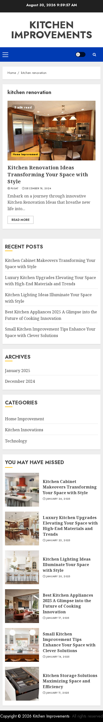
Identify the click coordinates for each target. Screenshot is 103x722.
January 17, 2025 (57, 618)
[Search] (94, 54)
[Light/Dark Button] (81, 54)
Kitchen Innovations (24, 430)
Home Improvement (25, 154)
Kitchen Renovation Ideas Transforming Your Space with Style (48, 174)
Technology (16, 441)
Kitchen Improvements (51, 30)
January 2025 (17, 370)
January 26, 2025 (58, 499)
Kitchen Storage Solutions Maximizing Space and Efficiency (70, 681)
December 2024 (20, 381)
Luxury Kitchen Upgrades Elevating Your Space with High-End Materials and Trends (50, 281)
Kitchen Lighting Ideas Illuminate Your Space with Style (66, 564)
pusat (15, 188)
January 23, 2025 (58, 540)
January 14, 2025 (58, 657)
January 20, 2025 (58, 576)
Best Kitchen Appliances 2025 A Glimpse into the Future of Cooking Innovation (68, 603)
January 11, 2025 (57, 693)
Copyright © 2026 (16, 716)
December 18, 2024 (38, 188)
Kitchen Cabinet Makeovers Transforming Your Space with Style (70, 487)
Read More (21, 220)
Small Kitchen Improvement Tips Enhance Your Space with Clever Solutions (69, 642)
